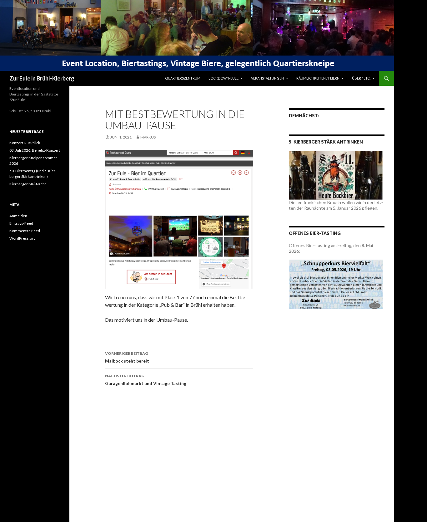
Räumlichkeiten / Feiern (317, 78)
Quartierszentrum (182, 78)
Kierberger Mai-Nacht (27, 184)
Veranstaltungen (267, 78)
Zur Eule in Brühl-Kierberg (41, 78)
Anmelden (18, 215)
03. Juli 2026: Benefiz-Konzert (34, 150)
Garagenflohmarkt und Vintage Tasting (145, 379)
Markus (148, 137)
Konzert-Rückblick (24, 142)
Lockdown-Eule (223, 78)
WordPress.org (22, 238)
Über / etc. (361, 78)
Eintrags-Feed (21, 223)
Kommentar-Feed (24, 230)
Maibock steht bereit (127, 357)
